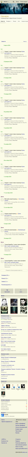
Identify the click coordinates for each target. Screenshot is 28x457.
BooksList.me (4, 441)
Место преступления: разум (11, 246)
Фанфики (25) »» (5, 275)
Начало (12, 54)
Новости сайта (19, 446)
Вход (17, 1)
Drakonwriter (3, 396)
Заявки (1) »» (4, 281)
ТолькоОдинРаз (8, 244)
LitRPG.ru (3, 439)
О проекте (18, 439)
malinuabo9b (18, 389)
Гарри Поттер (7, 233)
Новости (3, 21)
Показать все (4, 378)
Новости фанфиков (20, 423)
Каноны (17, 432)
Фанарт (14, 21)
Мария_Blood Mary (3, 389)
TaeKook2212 (23, 389)
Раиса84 (13, 388)
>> (9, 56)
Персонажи (18, 431)
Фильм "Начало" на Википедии (8, 357)
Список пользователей (21, 427)
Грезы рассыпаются (6, 317)
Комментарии (19, 429)
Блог (19, 21)
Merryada (6, 199)
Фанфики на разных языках (8, 374)
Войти (3, 419)
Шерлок (6, 247)
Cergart (6, 51)
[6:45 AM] (3, 345)
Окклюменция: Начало (6, 333)
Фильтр (25, 41)
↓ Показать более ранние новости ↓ (14, 270)
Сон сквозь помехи (6, 349)
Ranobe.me (4, 443)
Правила (18, 441)
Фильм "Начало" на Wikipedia (8, 361)
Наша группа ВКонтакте (21, 448)
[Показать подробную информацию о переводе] (2, 52)
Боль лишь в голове (6, 337)
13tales (8, 388)
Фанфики (8, 21)
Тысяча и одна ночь (6, 321)
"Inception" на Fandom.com (7, 365)
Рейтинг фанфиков (20, 425)
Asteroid (6, 229)
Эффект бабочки (5, 325)
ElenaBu (6, 414)
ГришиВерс (7, 54)
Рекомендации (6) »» (6, 284)
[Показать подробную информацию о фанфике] (2, 230)
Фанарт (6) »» (4, 278)
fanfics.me (24, 452)
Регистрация (23, 1)
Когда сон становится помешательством (11, 329)
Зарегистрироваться (6, 421)
